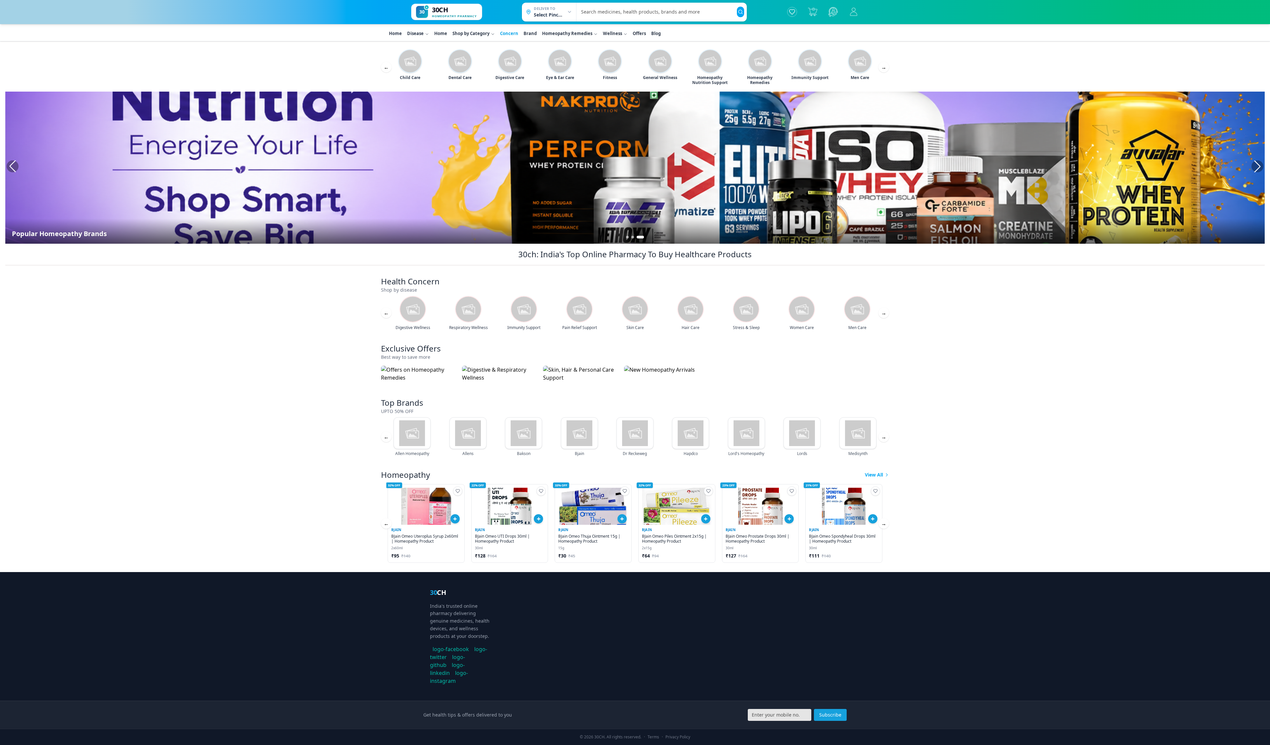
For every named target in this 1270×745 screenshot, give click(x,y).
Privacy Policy (677, 737)
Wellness (612, 33)
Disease (415, 33)
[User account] (854, 12)
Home (395, 33)
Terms (653, 737)
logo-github (447, 661)
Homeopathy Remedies (567, 33)
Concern (509, 33)
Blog (656, 33)
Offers (639, 33)
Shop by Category (470, 33)
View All (874, 475)
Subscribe (830, 715)
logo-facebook (451, 649)
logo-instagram (449, 676)
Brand (530, 33)
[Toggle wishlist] (457, 491)
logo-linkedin (447, 669)
